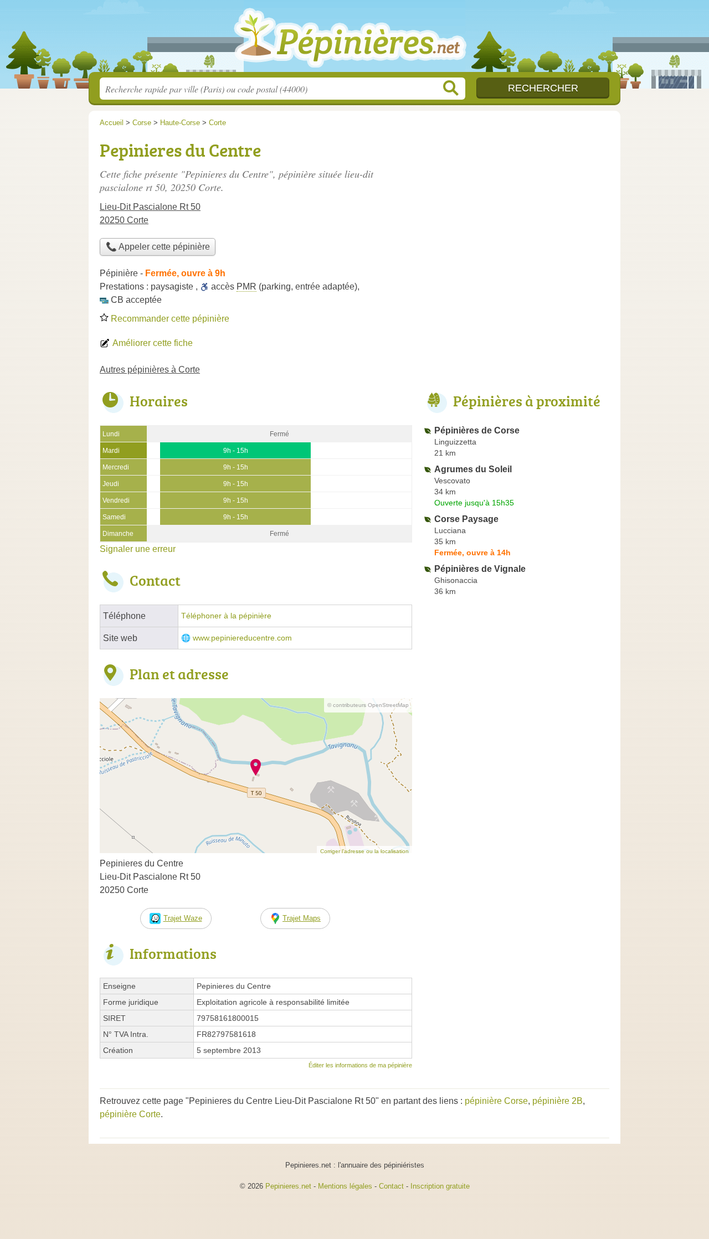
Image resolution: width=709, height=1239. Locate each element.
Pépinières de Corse (477, 430)
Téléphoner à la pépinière (226, 616)
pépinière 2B (557, 1101)
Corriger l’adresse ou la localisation (364, 851)
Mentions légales (345, 1186)
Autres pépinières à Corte (150, 369)
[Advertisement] (516, 213)
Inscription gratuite (440, 1186)
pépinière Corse (496, 1101)
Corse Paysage (466, 519)
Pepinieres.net (288, 1186)
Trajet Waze (182, 918)
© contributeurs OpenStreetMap (368, 705)
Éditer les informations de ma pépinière (360, 1065)
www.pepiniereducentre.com (242, 638)
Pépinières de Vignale (480, 569)
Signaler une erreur (138, 549)
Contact (391, 1186)
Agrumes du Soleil (473, 469)
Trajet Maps (301, 918)
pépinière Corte (130, 1114)
